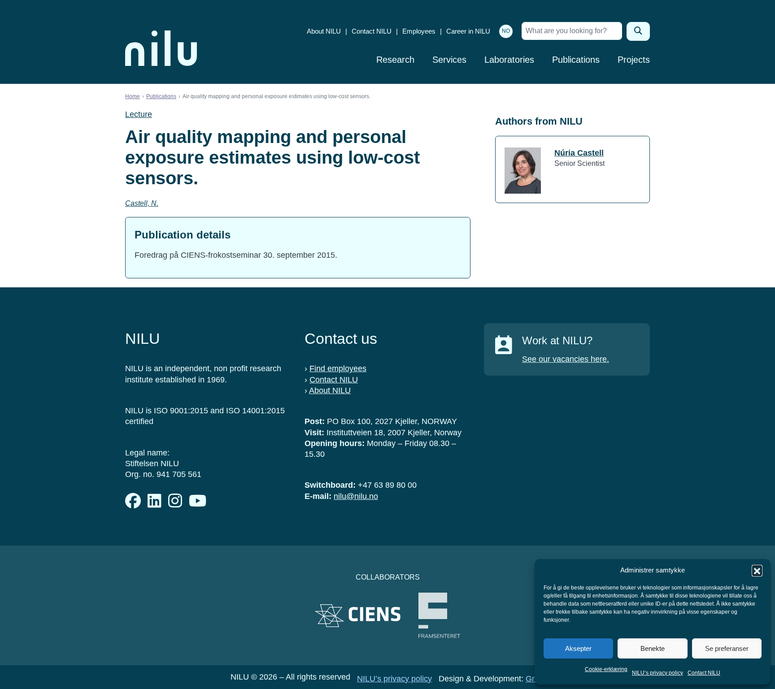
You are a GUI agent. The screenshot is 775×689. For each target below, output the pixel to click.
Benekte (652, 648)
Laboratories (509, 60)
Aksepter (578, 648)
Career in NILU (468, 31)
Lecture (138, 114)
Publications (576, 60)
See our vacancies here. (565, 359)
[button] (757, 570)
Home (132, 96)
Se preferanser (727, 648)
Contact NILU (704, 673)
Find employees (337, 368)
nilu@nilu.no (356, 496)
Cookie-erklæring (606, 669)
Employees (418, 31)
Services (449, 60)
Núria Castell (579, 152)
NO (506, 31)
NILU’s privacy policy (657, 673)
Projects (634, 60)
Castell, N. (141, 203)
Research (395, 60)
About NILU (324, 31)
